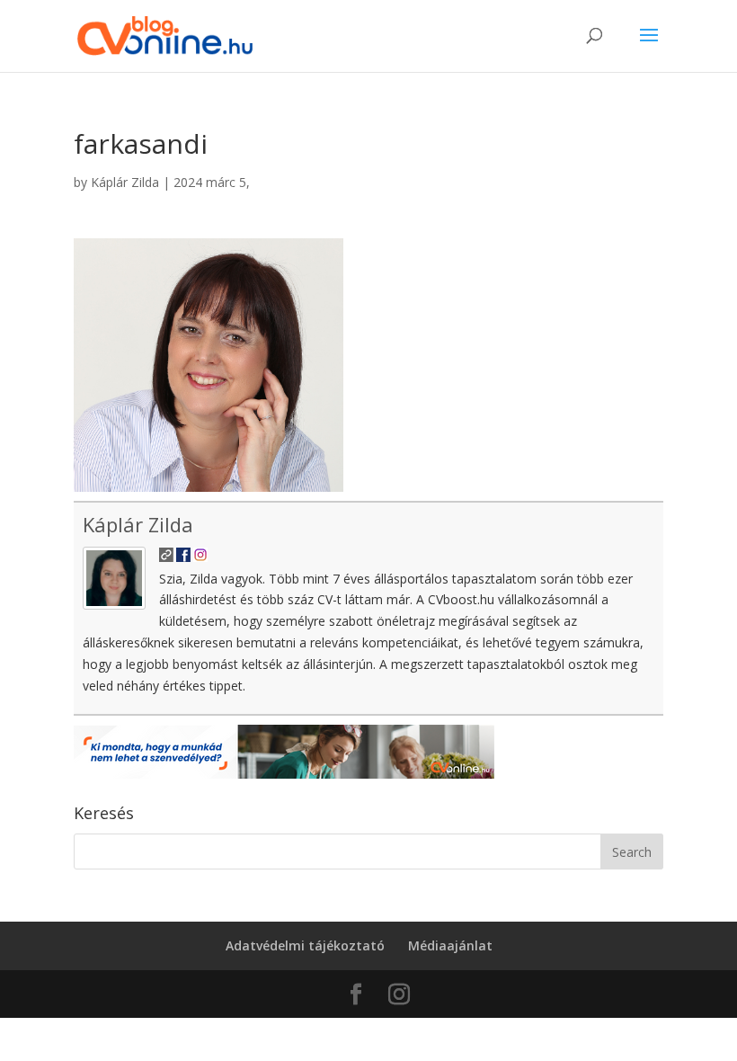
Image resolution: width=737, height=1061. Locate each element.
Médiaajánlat (450, 945)
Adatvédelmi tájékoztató (305, 945)
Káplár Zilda (125, 182)
